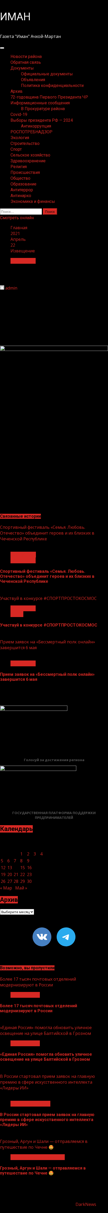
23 (29, 874)
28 (16, 881)
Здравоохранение (28, 160)
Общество (20, 178)
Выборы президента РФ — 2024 (41, 120)
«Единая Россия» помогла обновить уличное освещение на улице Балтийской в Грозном (46, 1030)
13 (9, 867)
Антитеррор (21, 189)
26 (3, 881)
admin (11, 288)
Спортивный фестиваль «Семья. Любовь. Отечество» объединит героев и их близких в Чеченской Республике (47, 533)
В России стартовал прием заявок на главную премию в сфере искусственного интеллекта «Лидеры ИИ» (47, 1082)
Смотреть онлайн (17, 217)
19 (3, 874)
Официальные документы (47, 73)
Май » (21, 888)
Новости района (26, 56)
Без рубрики (23, 554)
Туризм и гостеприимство (37, 1157)
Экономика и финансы (32, 201)
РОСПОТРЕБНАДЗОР (31, 131)
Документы (22, 68)
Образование (23, 184)
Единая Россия (25, 995)
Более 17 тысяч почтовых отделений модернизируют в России (38, 982)
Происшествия (25, 172)
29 (22, 881)
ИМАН (15, 17)
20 (9, 874)
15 (22, 867)
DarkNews (85, 1204)
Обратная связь (25, 62)
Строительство (25, 143)
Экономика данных (30, 1104)
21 (16, 874)
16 (29, 867)
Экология (19, 137)
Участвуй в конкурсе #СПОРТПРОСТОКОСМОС (48, 598)
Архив (16, 91)
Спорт (16, 149)
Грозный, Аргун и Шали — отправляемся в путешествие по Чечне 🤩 (44, 1144)
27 (9, 881)
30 (29, 881)
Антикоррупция (36, 126)
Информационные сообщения (40, 102)
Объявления (33, 79)
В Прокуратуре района (43, 108)
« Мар (6, 888)
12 (3, 867)
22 (22, 874)
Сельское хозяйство (30, 155)
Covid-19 (18, 114)
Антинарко (20, 195)
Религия (18, 166)
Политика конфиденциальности (52, 85)
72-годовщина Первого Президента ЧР (49, 97)
